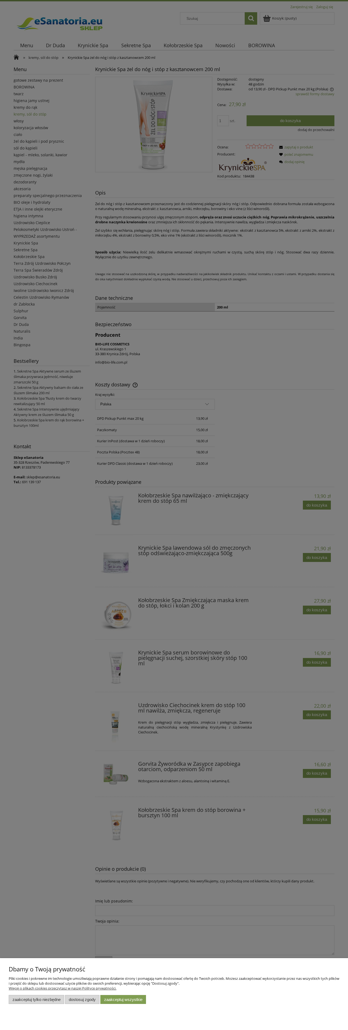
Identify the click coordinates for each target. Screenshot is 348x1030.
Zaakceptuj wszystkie (123, 999)
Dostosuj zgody (82, 999)
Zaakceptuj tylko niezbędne (37, 999)
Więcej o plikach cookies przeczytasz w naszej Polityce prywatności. (62, 988)
